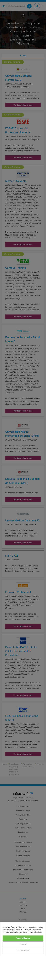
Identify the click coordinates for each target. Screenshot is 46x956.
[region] (23, 939)
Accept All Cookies (23, 938)
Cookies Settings (23, 950)
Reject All (23, 944)
